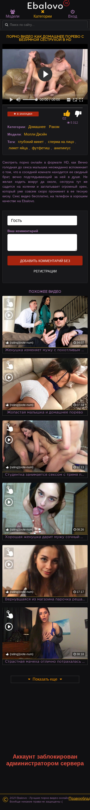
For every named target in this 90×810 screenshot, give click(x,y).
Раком (54, 127)
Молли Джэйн (35, 134)
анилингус (62, 148)
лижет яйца (18, 148)
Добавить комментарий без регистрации (45, 262)
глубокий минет (31, 142)
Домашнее (37, 127)
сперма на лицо (61, 142)
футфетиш (41, 148)
